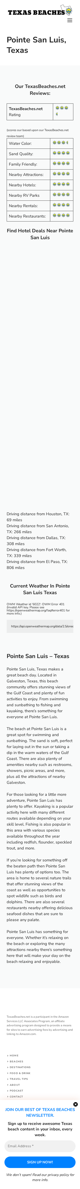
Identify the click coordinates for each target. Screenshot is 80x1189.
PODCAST (16, 1090)
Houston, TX (57, 514)
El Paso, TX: (57, 561)
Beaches (16, 1061)
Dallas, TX (55, 537)
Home (14, 1055)
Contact (16, 1096)
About (15, 1085)
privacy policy (58, 1174)
